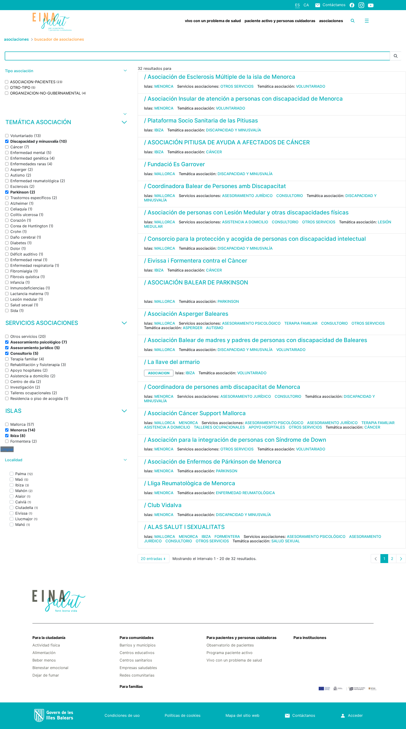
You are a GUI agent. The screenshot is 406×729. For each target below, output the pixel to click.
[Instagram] (361, 5)
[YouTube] (371, 5)
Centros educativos (137, 652)
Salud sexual (285, 541)
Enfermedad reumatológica (245, 492)
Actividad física (46, 645)
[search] (352, 21)
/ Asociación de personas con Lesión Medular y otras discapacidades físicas (246, 212)
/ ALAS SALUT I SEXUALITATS (184, 527)
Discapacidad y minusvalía (233, 130)
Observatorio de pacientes (230, 645)
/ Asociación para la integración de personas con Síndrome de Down (235, 439)
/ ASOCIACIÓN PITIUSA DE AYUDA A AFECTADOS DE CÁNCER (227, 142)
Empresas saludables (138, 667)
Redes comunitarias (137, 675)
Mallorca (164, 173)
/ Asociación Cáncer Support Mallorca (195, 413)
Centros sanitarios (136, 660)
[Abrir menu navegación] (366, 21)
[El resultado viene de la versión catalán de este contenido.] (146, 292)
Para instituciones (309, 637)
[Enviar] (395, 56)
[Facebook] (352, 5)
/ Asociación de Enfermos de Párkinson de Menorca (212, 461)
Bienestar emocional (50, 667)
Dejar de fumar (45, 675)
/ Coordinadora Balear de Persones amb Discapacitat (215, 186)
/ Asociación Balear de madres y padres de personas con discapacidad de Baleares (255, 340)
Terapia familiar (300, 323)
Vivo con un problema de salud (234, 660)
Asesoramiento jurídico (247, 195)
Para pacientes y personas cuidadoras (242, 637)
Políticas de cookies (182, 715)
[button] (65, 71)
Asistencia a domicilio (245, 222)
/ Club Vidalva (163, 505)
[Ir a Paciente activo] (60, 21)
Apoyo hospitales (267, 427)
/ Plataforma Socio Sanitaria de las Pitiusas (201, 120)
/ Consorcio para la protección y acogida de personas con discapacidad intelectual (255, 238)
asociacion (158, 373)
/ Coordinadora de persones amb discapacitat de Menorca (222, 386)
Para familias (131, 686)
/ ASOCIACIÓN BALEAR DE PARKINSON (196, 282)
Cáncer (214, 152)
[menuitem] (213, 20)
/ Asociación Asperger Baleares (186, 313)
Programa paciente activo (230, 652)
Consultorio (289, 195)
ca (306, 5)
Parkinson (228, 301)
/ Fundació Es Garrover (174, 164)
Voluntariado (310, 86)
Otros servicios (237, 86)
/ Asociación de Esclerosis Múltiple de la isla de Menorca (219, 76)
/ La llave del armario (172, 362)
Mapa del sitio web (242, 715)
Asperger (192, 327)
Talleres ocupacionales (219, 427)
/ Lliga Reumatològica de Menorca (189, 483)
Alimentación (43, 652)
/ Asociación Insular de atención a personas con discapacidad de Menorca (243, 98)
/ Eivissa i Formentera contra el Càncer (195, 260)
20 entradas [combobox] (155, 559)
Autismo (214, 327)
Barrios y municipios (138, 645)
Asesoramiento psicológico (251, 323)
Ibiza (159, 130)
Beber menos (44, 660)
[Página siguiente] (401, 558)
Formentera (227, 536)
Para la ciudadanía (48, 637)
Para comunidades (137, 637)
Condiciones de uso (122, 715)
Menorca (163, 86)
